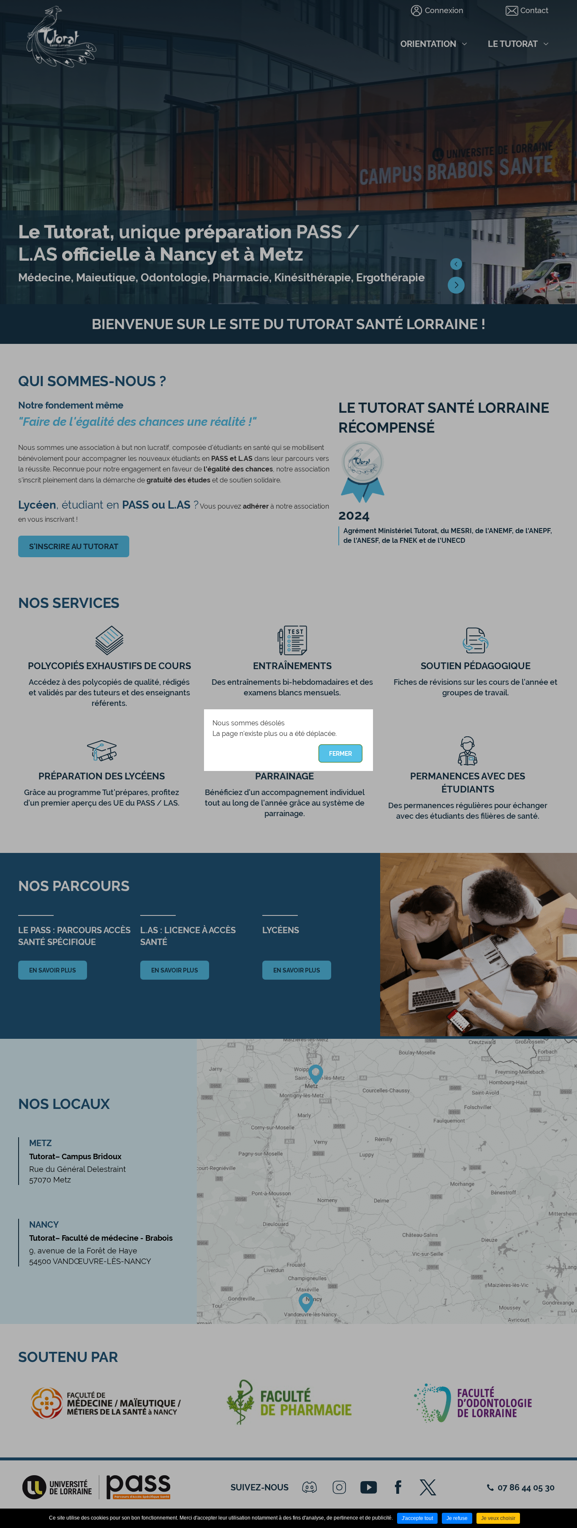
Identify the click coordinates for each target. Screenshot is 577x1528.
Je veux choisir (498, 1518)
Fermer (340, 753)
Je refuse (457, 1518)
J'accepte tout (417, 1518)
